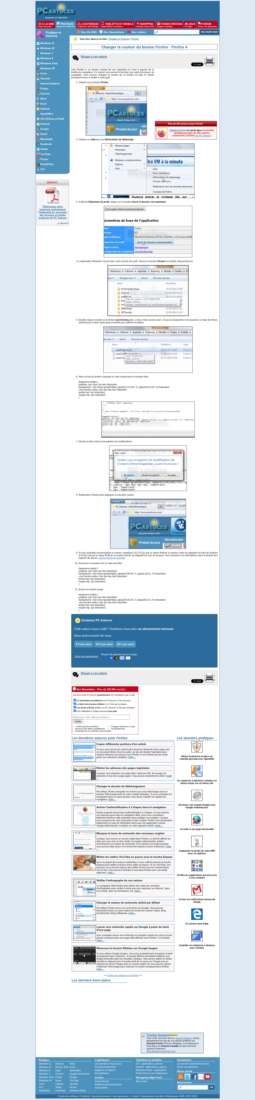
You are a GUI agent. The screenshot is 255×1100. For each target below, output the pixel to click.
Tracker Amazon (183, 1038)
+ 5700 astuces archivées (87, 726)
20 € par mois (125, 644)
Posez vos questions (187, 1067)
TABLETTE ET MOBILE (117, 24)
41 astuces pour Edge (197, 923)
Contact (135, 1096)
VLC (41, 1087)
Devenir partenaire (101, 1096)
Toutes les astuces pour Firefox (123, 975)
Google (73, 1077)
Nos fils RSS (89, 32)
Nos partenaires (121, 1096)
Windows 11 (45, 1063)
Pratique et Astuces (53, 34)
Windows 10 (45, 1067)
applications (147, 1063)
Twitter (58, 1087)
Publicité (85, 1096)
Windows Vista (46, 1077)
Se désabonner (118, 729)
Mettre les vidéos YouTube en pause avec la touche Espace (134, 856)
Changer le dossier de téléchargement (121, 786)
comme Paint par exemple (112, 558)
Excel (72, 1067)
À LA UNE (46, 24)
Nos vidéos (139, 32)
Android (59, 1063)
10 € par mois (104, 644)
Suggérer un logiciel (105, 1070)
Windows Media (78, 1090)
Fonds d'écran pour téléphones (151, 1073)
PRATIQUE (66, 24)
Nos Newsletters (114, 32)
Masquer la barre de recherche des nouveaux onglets (130, 833)
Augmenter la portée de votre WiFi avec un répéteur (197, 852)
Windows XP (45, 1080)
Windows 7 (44, 1074)
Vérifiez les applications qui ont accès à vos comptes (197, 876)
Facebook (60, 1090)
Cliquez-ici (64, 223)
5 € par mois (83, 644)
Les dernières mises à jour (108, 1063)
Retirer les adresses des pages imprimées (123, 767)
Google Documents (79, 1074)
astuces (159, 1063)
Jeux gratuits (101, 1087)
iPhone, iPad (61, 1067)
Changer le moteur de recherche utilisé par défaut (128, 902)
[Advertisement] (146, 10)
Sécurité (74, 1084)
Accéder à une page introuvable (197, 829)
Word (72, 1063)
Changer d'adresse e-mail (122, 726)
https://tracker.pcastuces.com (161, 1051)
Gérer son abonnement (86, 656)
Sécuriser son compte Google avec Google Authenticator (197, 806)
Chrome (59, 1074)
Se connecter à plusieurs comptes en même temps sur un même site (197, 782)
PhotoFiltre (44, 1090)
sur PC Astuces (203, 135)
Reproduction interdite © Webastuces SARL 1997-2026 (169, 1096)
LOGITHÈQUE (88, 24)
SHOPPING (145, 24)
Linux (42, 1084)
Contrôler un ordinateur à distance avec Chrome (197, 946)
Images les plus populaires (108, 1084)
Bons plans (141, 1081)
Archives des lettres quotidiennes (90, 729)
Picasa (73, 1087)
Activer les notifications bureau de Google (197, 900)
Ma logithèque (102, 1073)
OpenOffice (75, 1070)
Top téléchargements (105, 1067)
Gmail (58, 1080)
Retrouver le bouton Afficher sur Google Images (127, 948)
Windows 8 (44, 1070)
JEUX (190, 24)
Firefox (58, 1077)
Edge (58, 1070)
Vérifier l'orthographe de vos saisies (119, 880)
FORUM (207, 24)
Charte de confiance (68, 1096)
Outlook (59, 1084)
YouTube (74, 1080)
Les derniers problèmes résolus (193, 1063)
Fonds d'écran (102, 1081)
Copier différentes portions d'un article (121, 744)
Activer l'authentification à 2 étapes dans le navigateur (131, 807)
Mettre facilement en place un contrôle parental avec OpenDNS (196, 757)
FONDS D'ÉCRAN (169, 24)
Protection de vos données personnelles (93, 731)
